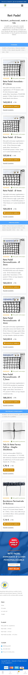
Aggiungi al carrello (12, 106)
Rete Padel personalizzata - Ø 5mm (11, 262)
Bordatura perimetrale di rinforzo (13, 502)
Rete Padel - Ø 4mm (12, 190)
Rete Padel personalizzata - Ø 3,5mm (11, 377)
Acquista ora (14, 564)
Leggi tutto (9, 470)
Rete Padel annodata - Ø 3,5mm (13, 82)
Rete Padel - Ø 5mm (12, 137)
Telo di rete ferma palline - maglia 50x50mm (12, 447)
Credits (14, 663)
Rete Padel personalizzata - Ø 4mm (11, 320)
